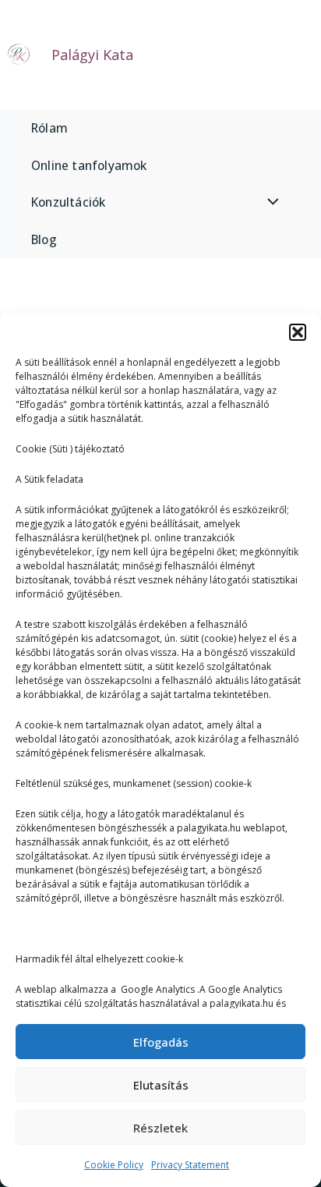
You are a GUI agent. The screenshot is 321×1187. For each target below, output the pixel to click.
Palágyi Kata (92, 54)
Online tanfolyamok (89, 165)
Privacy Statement (190, 1164)
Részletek (160, 1128)
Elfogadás (161, 1042)
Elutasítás (161, 1085)
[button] (297, 332)
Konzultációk (68, 202)
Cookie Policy (113, 1164)
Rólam (49, 127)
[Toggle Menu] (269, 202)
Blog (44, 239)
